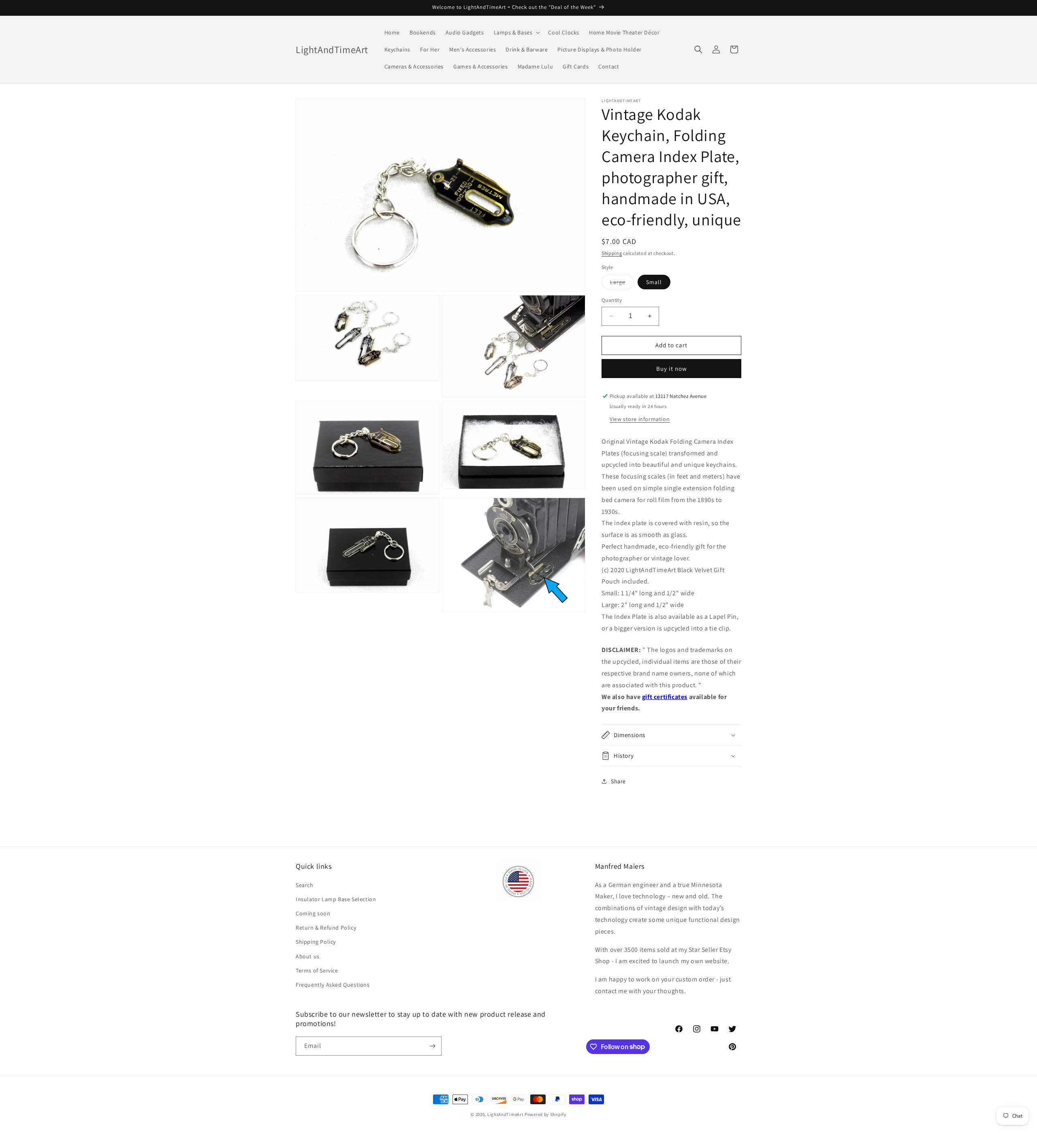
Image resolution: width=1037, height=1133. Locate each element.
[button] (516, 32)
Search (305, 885)
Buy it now (671, 368)
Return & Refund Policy (326, 927)
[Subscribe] (432, 1046)
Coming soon (313, 913)
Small (654, 282)
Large (622, 283)
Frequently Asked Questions (333, 984)
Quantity (612, 300)
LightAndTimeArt (505, 1114)
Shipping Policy (316, 941)
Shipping (612, 253)
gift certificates (664, 697)
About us (308, 956)
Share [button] (618, 781)
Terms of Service (317, 970)
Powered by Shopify (545, 1114)
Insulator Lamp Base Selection (336, 899)
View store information (640, 419)
